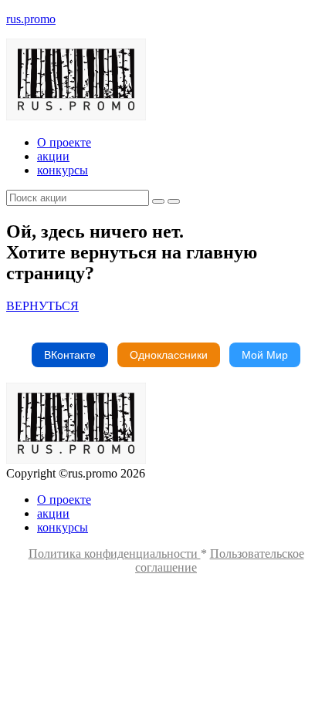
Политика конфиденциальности (115, 553)
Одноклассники (169, 355)
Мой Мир (265, 355)
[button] (42, 305)
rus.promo (31, 18)
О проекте (64, 142)
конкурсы (62, 170)
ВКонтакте (70, 355)
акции (53, 156)
